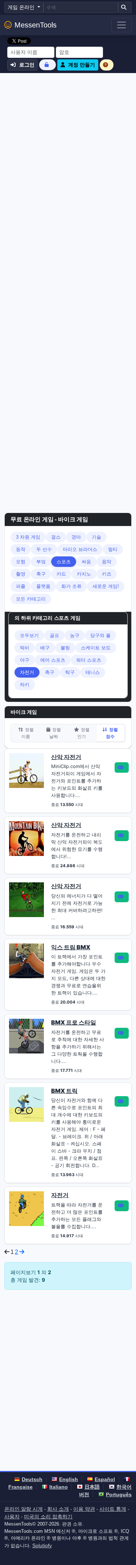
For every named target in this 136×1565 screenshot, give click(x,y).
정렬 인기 (83, 733)
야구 (24, 660)
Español (105, 1479)
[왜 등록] (107, 65)
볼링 (65, 647)
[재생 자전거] (122, 1205)
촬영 (20, 574)
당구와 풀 (100, 635)
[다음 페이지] (21, 1252)
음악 (106, 561)
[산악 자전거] (26, 769)
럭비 (24, 647)
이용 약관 (84, 1509)
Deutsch (32, 1479)
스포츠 (64, 561)
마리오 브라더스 (80, 549)
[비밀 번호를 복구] (47, 64)
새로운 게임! (105, 586)
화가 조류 (71, 586)
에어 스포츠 (52, 660)
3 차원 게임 (28, 537)
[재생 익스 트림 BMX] (122, 958)
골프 (54, 635)
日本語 (92, 1487)
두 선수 (44, 549)
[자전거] (26, 1208)
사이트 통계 (112, 1509)
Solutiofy (42, 1545)
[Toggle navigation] (121, 25)
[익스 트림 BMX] (26, 960)
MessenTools (36, 25)
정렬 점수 (112, 733)
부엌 (41, 561)
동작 (20, 549)
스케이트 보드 (96, 647)
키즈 (106, 574)
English (68, 1479)
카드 (61, 574)
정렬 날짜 (55, 733)
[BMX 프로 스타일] (26, 1035)
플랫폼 (43, 586)
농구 (74, 635)
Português (119, 1494)
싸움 (86, 561)
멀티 (113, 549)
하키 (24, 684)
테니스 (93, 672)
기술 (96, 537)
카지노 (84, 574)
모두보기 (29, 635)
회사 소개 (58, 1509)
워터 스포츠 (88, 660)
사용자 (12, 1516)
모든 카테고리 (31, 599)
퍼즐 (20, 586)
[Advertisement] (68, 144)
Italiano (58, 1487)
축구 (41, 574)
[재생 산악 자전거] (122, 767)
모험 (20, 561)
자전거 (27, 672)
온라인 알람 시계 (23, 1509)
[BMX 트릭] (26, 1103)
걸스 (56, 537)
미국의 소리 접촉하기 (48, 1516)
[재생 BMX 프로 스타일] (122, 1033)
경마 (76, 537)
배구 (45, 647)
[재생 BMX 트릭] (122, 1101)
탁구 (70, 672)
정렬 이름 (27, 733)
